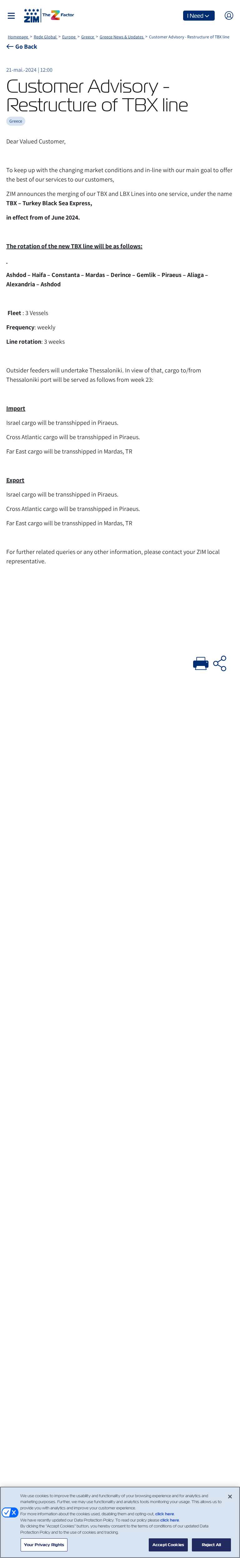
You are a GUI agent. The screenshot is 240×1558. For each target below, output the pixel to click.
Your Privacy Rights (44, 1544)
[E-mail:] (220, 662)
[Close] (230, 1496)
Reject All (211, 1544)
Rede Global (46, 37)
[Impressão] (201, 662)
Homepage (18, 37)
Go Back (26, 46)
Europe (69, 37)
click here (164, 1514)
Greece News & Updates (122, 37)
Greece (88, 37)
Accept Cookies (168, 1544)
